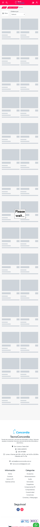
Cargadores (30, 484)
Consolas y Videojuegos (30, 497)
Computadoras (30, 489)
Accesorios (30, 474)
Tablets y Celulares (12, 7)
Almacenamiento (30, 476)
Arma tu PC (10, 479)
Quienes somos (10, 482)
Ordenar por (14, 11)
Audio (30, 479)
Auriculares (30, 482)
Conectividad (30, 492)
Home (4, 7)
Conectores (30, 495)
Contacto (10, 476)
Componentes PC (30, 487)
